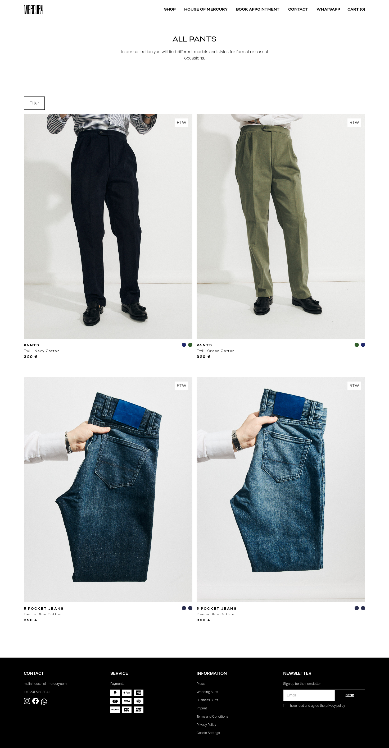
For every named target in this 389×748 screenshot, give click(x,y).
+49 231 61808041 (36, 692)
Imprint (202, 708)
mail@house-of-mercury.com (45, 684)
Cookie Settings (208, 733)
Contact (298, 9)
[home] (33, 9)
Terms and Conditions (212, 716)
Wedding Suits (207, 692)
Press (201, 684)
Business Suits (207, 700)
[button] (170, 9)
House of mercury (206, 9)
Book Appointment (257, 9)
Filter (34, 103)
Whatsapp (328, 9)
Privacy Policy (206, 725)
